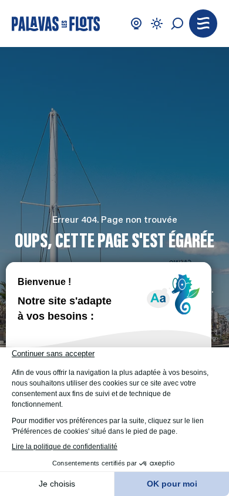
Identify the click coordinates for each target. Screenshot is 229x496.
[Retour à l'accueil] (56, 23)
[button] (203, 23)
